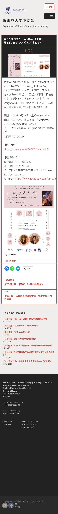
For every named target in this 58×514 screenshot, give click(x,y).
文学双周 (12, 254)
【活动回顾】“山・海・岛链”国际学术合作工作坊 (25, 318)
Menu (49, 6)
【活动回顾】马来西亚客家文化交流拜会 (20, 325)
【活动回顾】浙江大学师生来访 (16, 332)
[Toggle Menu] (51, 16)
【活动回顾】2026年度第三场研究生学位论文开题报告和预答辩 (28, 353)
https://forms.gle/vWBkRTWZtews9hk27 (26, 149)
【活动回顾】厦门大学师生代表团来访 (19, 338)
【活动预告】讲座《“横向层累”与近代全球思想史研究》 (28, 345)
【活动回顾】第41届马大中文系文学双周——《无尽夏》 (27, 361)
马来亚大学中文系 (19, 20)
